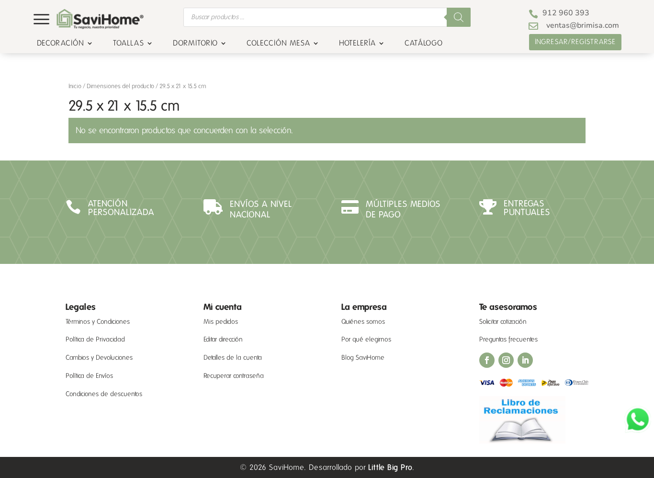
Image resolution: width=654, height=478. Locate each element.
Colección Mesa (278, 43)
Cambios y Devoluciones (99, 357)
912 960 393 (565, 13)
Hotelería (357, 43)
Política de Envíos (89, 375)
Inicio (74, 86)
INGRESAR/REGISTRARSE (575, 42)
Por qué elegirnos (366, 339)
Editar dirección (223, 339)
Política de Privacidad (95, 339)
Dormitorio (195, 43)
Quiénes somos (363, 321)
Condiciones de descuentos (104, 394)
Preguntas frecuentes (508, 339)
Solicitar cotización (503, 321)
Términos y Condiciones (98, 321)
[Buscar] (459, 17)
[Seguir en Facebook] (487, 360)
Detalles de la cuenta (232, 357)
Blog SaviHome (362, 357)
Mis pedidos (220, 321)
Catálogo (424, 43)
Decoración (60, 43)
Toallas (128, 43)
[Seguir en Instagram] (506, 360)
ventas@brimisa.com (582, 25)
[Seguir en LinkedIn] (525, 360)
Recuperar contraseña (233, 375)
